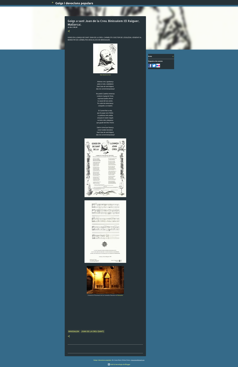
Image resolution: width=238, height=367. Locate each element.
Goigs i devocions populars (74, 3)
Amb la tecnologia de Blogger (120, 364)
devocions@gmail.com (137, 360)
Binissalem (120, 295)
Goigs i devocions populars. (103, 360)
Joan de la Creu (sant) (92, 331)
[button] (69, 31)
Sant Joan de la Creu (105, 75)
